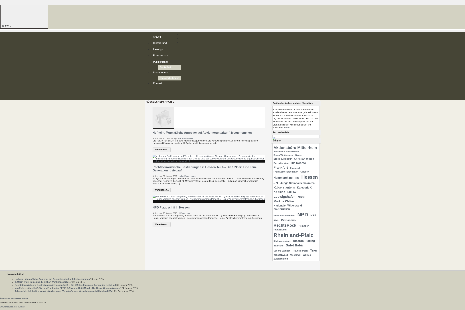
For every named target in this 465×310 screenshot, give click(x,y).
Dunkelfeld (165, 67)
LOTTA (291, 192)
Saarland (279, 245)
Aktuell (157, 36)
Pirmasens (288, 220)
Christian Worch (304, 158)
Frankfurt (281, 167)
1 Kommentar (185, 213)
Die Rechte (298, 163)
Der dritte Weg (281, 163)
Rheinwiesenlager (282, 241)
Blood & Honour (283, 158)
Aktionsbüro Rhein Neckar (286, 152)
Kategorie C (304, 187)
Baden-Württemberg (283, 155)
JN (276, 183)
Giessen (304, 172)
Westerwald (281, 254)
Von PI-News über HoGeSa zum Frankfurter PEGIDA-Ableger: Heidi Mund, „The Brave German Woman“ (68, 288)
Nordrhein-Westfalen (284, 215)
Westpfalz (295, 255)
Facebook (153, 96)
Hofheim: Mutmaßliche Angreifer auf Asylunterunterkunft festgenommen (202, 132)
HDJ (297, 178)
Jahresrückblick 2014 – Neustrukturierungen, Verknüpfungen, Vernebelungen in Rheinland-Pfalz (64, 291)
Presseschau (160, 55)
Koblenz (279, 191)
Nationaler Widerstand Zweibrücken (288, 207)
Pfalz (276, 220)
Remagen (304, 225)
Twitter (153, 93)
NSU (313, 215)
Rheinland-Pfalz (293, 235)
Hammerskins (283, 177)
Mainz (301, 197)
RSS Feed (153, 90)
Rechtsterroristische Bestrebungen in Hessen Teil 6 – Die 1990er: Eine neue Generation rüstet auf (65, 285)
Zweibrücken (281, 258)
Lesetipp (158, 49)
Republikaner (280, 230)
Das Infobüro (160, 72)
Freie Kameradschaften (286, 172)
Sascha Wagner (282, 251)
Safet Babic (295, 245)
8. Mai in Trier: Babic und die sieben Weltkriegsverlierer (43, 282)
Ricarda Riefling (304, 240)
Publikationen (161, 61)
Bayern (298, 155)
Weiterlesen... (162, 149)
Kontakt (157, 83)
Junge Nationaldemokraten (297, 183)
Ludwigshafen (285, 196)
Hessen (309, 177)
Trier (314, 250)
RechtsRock (285, 225)
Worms (307, 255)
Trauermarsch (300, 250)
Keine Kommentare (184, 138)
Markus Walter (284, 201)
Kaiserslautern (284, 187)
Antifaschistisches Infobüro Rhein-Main (50, 14)
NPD (302, 214)
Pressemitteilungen (169, 78)
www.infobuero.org (8, 307)
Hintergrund (160, 42)
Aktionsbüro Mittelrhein (295, 147)
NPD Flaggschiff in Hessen (171, 207)
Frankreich (295, 168)
